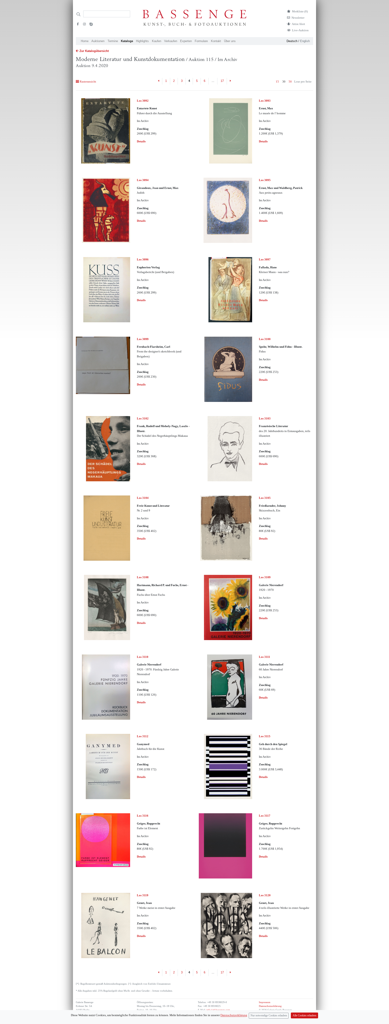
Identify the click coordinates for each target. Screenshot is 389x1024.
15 (277, 81)
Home (84, 41)
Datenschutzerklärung (270, 1006)
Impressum (264, 1002)
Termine (113, 41)
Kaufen (156, 41)
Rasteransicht (88, 81)
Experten (186, 41)
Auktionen (97, 41)
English (305, 41)
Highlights (142, 41)
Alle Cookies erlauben (304, 1015)
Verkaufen (170, 41)
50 (290, 81)
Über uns (230, 41)
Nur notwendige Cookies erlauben (269, 1015)
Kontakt (216, 41)
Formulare (201, 41)
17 (222, 81)
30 (283, 81)
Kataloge (127, 41)
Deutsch (292, 41)
